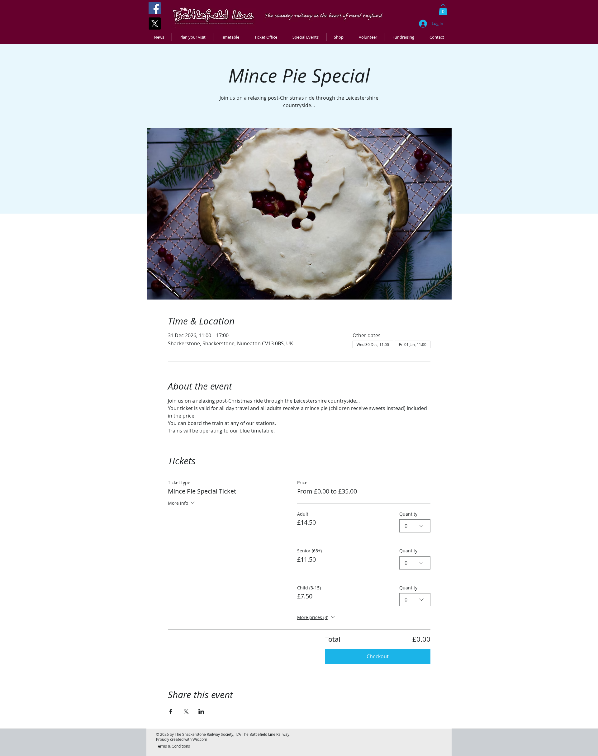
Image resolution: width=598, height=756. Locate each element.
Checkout (378, 656)
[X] (155, 23)
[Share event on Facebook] (171, 711)
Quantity (408, 514)
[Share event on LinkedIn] (201, 711)
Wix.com (199, 739)
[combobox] (414, 525)
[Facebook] (155, 8)
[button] (443, 9)
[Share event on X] (186, 711)
